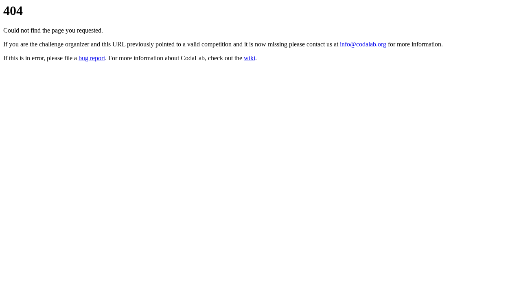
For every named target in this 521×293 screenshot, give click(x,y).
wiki (249, 58)
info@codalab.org (363, 44)
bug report (92, 58)
